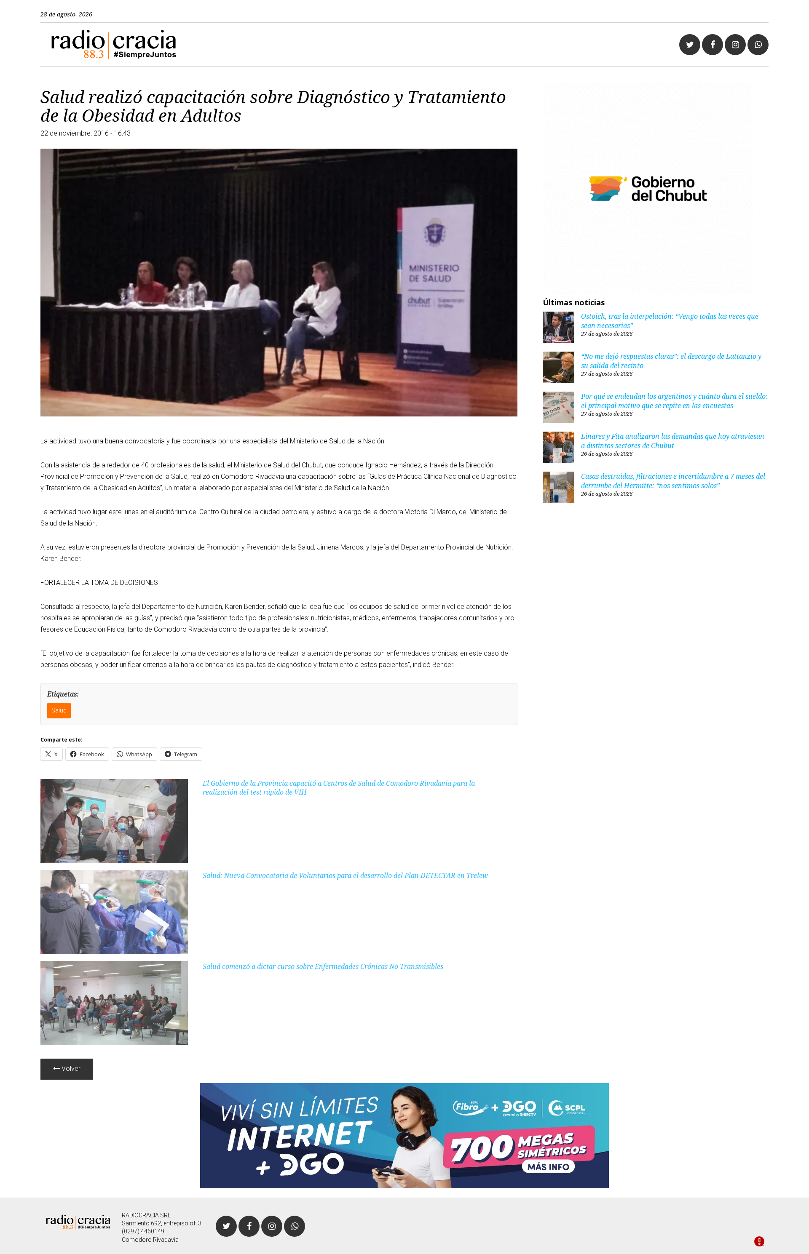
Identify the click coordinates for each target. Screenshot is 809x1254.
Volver (70, 1069)
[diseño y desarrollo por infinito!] (759, 1242)
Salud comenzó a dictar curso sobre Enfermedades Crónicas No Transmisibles (323, 966)
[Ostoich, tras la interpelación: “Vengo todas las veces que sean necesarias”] (558, 328)
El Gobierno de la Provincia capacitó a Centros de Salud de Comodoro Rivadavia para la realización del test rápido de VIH (339, 788)
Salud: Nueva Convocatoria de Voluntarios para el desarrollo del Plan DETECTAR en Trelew (345, 875)
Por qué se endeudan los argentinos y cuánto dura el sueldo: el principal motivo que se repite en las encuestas (674, 401)
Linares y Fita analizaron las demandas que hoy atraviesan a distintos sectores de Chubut (672, 441)
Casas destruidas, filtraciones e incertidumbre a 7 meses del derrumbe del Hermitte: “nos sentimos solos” (673, 481)
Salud (59, 710)
